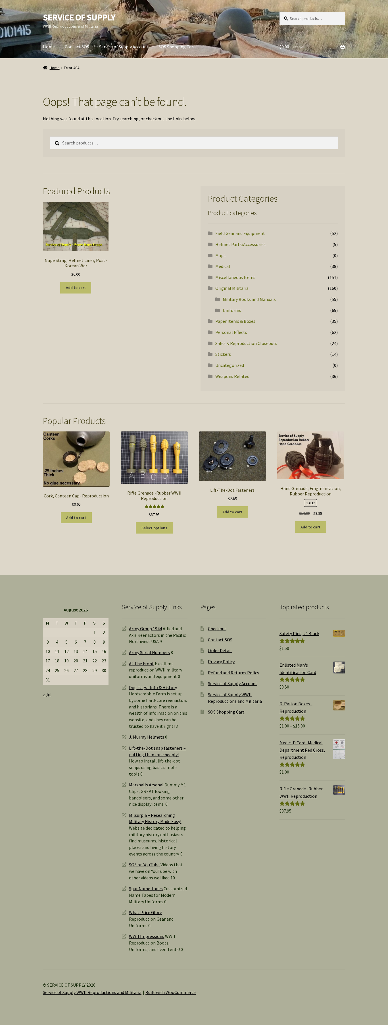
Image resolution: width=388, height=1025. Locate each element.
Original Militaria (232, 288)
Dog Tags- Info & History (153, 687)
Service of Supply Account (124, 46)
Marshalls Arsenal (146, 785)
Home (49, 46)
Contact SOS (77, 46)
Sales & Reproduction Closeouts (246, 343)
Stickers (223, 354)
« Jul (47, 695)
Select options (154, 527)
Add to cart (76, 287)
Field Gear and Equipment (240, 233)
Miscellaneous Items (235, 277)
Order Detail (220, 650)
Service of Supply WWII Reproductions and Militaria (92, 992)
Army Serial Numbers (149, 652)
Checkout (217, 628)
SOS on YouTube (144, 864)
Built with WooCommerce (170, 992)
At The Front (141, 663)
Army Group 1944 (145, 628)
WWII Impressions (146, 936)
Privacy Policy (221, 661)
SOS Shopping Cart (176, 46)
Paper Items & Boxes (235, 321)
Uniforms (232, 310)
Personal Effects (231, 332)
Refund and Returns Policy (233, 672)
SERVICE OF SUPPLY (79, 17)
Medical (222, 266)
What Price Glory (145, 912)
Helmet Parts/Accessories (240, 244)
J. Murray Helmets (146, 737)
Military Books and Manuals (249, 299)
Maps (220, 255)
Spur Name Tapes (146, 888)
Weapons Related (232, 376)
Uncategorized (229, 365)
